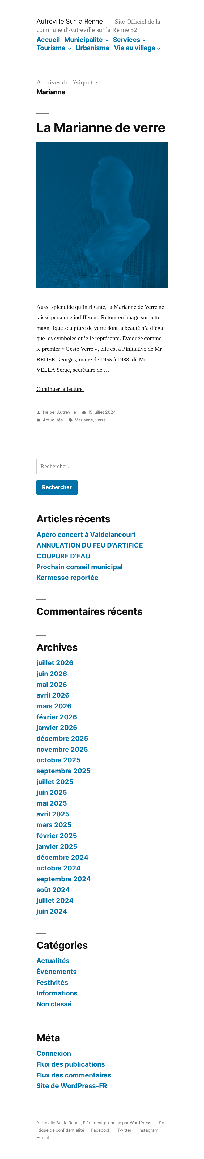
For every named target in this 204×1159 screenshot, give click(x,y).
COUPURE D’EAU (63, 556)
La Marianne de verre (100, 127)
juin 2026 (51, 674)
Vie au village (134, 48)
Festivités (52, 982)
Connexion (53, 1053)
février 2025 (56, 836)
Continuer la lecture (64, 389)
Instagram (148, 1130)
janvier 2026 (56, 728)
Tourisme (51, 48)
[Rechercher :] (58, 466)
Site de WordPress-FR (71, 1086)
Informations (57, 993)
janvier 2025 (56, 846)
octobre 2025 (58, 760)
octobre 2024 (58, 868)
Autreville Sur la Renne (69, 21)
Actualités (53, 419)
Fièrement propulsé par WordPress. (118, 1122)
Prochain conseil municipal (79, 567)
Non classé (54, 1004)
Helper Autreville (59, 412)
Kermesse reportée (67, 577)
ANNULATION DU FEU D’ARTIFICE (89, 545)
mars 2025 (53, 825)
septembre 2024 (63, 879)
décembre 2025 (62, 738)
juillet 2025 (54, 782)
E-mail (42, 1137)
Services (126, 40)
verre (100, 419)
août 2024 (53, 890)
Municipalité (83, 40)
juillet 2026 (54, 663)
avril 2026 (52, 695)
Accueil (48, 40)
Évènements (56, 972)
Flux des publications (70, 1064)
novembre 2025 (62, 749)
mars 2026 (53, 706)
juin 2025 (51, 792)
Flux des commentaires (73, 1075)
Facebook (100, 1130)
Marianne (84, 419)
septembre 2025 (63, 771)
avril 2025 (52, 814)
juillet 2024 (55, 900)
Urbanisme (93, 48)
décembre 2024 (62, 857)
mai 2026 (51, 684)
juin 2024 (51, 911)
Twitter (124, 1130)
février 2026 (56, 717)
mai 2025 (51, 803)
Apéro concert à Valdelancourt (86, 534)
